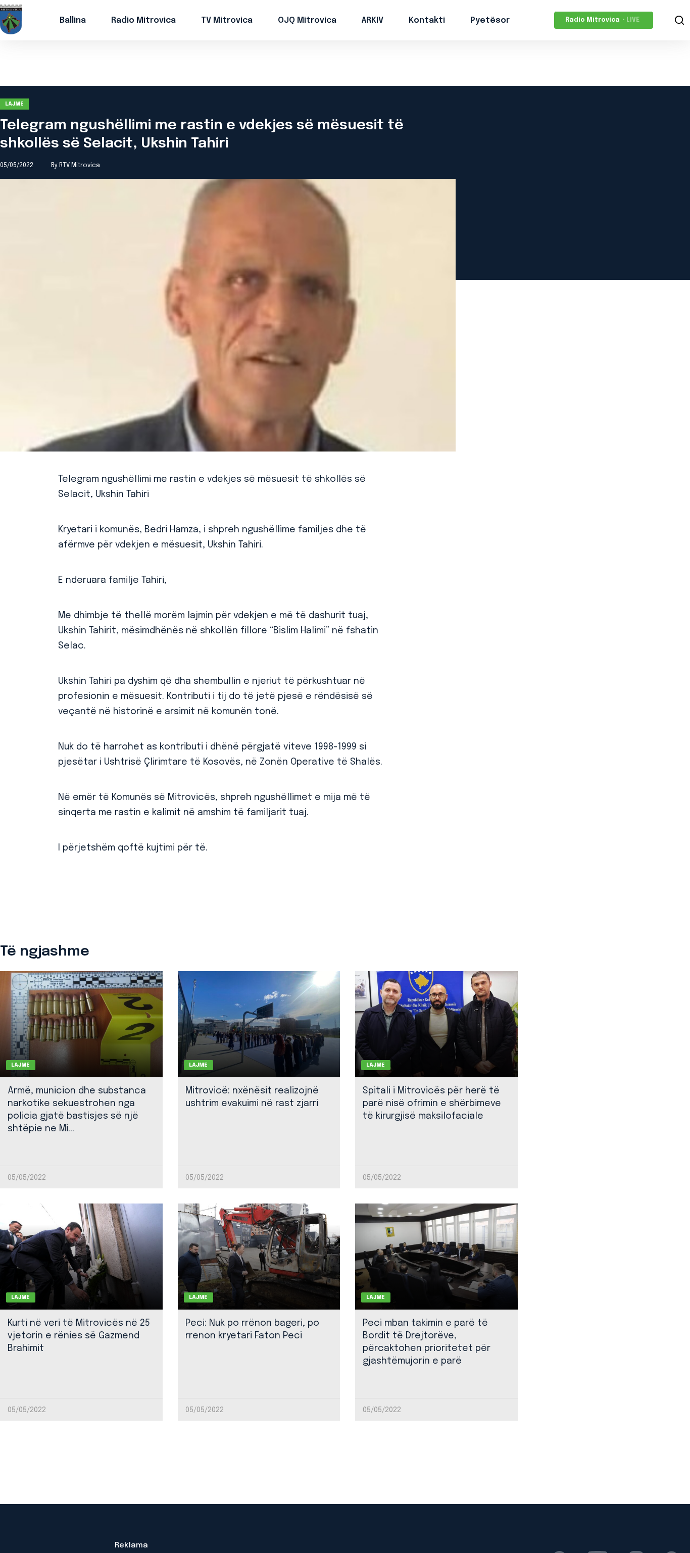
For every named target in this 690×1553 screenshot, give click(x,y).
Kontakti (427, 20)
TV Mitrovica (227, 20)
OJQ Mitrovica (307, 20)
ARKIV (372, 20)
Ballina (73, 20)
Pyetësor (490, 20)
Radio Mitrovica (143, 20)
